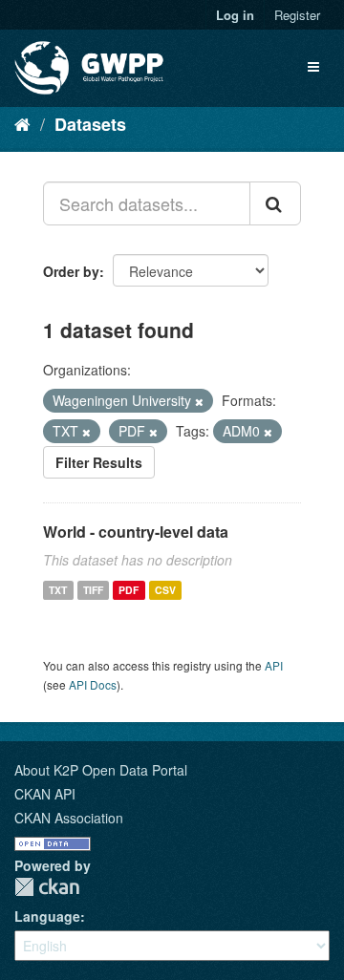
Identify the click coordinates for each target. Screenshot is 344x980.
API (274, 665)
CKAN (46, 887)
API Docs (93, 684)
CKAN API (44, 793)
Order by (71, 271)
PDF (128, 590)
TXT (58, 590)
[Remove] (199, 401)
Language (47, 916)
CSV (165, 590)
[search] (275, 203)
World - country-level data (135, 532)
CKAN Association (68, 817)
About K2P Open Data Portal (100, 769)
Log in (235, 15)
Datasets (90, 124)
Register (297, 15)
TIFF (93, 590)
